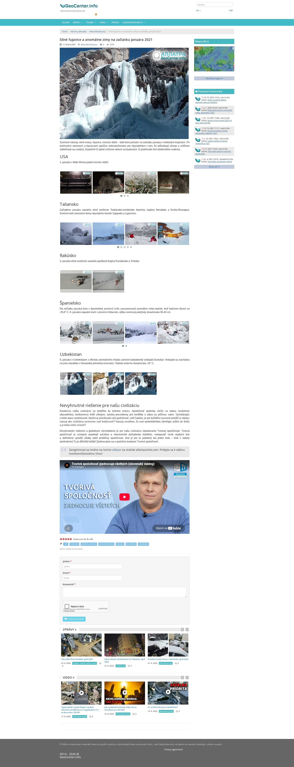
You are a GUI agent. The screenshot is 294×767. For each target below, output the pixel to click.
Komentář (69, 584)
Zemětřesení (120, 666)
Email (67, 572)
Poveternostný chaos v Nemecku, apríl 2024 (168, 659)
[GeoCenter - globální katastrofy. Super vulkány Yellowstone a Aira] (79, 5)
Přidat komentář (75, 619)
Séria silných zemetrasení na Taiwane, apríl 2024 (124, 660)
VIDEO (68, 677)
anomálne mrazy (106, 544)
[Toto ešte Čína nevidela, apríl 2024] (81, 644)
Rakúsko (120, 544)
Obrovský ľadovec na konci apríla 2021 (213, 152)
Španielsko (131, 544)
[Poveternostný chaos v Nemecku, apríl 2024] (168, 644)
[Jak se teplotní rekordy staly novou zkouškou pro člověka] (124, 692)
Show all (213, 166)
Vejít (231, 10)
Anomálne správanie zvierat (220, 161)
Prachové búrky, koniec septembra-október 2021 (211, 132)
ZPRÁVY (69, 629)
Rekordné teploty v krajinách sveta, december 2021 (213, 111)
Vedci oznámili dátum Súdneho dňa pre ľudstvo (210, 101)
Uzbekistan (143, 544)
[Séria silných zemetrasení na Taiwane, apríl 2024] (124, 644)
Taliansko (74, 544)
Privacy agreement (173, 749)
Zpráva (115, 22)
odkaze (116, 450)
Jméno (67, 561)
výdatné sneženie (88, 544)
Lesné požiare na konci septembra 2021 (211, 142)
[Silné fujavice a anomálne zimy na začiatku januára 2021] (76, 182)
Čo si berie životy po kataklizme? (163, 707)
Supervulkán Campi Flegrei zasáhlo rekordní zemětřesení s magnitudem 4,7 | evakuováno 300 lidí (80, 710)
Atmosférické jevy (89, 44)
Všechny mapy (213, 78)
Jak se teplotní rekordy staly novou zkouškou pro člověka (120, 708)
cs (197, 10)
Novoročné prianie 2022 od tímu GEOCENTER (213, 121)
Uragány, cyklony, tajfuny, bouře (84, 663)
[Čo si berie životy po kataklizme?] (168, 692)
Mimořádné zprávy (79, 716)
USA (66, 544)
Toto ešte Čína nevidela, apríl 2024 (77, 659)
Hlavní (65, 22)
